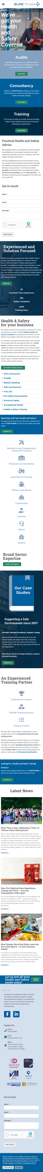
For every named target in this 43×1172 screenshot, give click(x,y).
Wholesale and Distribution (21, 463)
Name (5, 194)
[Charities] (21, 510)
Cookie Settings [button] (8, 1167)
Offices (21, 529)
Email (4, 202)
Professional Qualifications (27, 752)
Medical (21, 542)
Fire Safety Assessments (15, 396)
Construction (21, 503)
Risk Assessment (12, 374)
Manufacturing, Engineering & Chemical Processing (21, 449)
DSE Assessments (12, 387)
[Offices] (21, 523)
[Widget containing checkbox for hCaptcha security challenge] (17, 225)
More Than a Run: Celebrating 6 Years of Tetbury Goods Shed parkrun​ (20, 829)
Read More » (5, 853)
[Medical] (21, 536)
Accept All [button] (19, 1167)
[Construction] (21, 497)
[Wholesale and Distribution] (21, 457)
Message (6, 211)
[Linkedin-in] (16, 1014)
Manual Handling (12, 383)
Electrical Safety (11, 400)
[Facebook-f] (7, 1014)
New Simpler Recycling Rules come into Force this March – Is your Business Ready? (20, 946)
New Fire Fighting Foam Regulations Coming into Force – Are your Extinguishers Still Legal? (18, 890)
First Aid (8, 392)
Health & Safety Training (15, 409)
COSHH (7, 378)
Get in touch (8, 234)
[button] (3, 4)
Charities (21, 516)
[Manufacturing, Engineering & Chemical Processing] (21, 442)
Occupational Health (13, 405)
